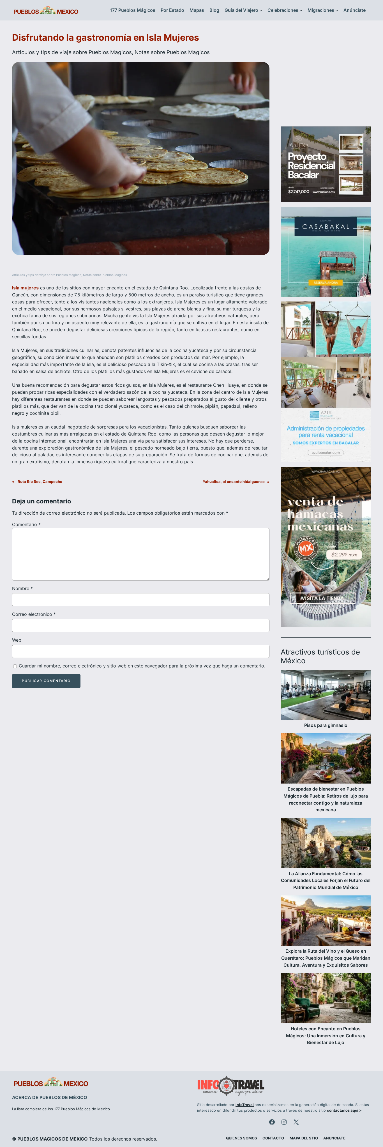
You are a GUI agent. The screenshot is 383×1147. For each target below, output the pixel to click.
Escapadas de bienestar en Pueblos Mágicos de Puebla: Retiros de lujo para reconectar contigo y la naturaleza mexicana (325, 799)
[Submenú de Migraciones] (336, 10)
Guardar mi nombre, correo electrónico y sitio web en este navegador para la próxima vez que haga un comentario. (142, 666)
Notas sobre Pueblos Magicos (172, 52)
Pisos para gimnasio (325, 725)
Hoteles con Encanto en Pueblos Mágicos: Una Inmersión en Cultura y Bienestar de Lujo (325, 1035)
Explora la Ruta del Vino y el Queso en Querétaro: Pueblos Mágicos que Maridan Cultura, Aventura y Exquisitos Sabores (325, 958)
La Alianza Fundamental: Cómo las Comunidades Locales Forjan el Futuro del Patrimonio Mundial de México (325, 880)
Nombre (22, 588)
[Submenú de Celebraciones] (300, 10)
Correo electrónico (34, 614)
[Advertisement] (326, 77)
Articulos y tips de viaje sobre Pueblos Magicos (72, 52)
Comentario (26, 524)
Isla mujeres (25, 288)
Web (16, 640)
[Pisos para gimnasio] (326, 696)
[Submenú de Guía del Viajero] (260, 10)
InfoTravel (245, 1105)
